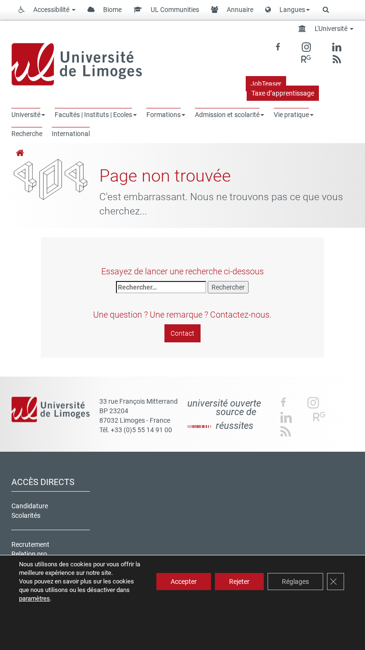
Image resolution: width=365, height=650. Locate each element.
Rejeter (239, 581)
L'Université (331, 28)
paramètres (34, 598)
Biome (112, 9)
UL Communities (174, 9)
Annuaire (239, 9)
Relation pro (29, 554)
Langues (291, 9)
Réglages (295, 581)
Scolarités (25, 515)
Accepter (184, 581)
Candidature (29, 506)
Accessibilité (51, 9)
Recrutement (30, 544)
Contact (182, 333)
